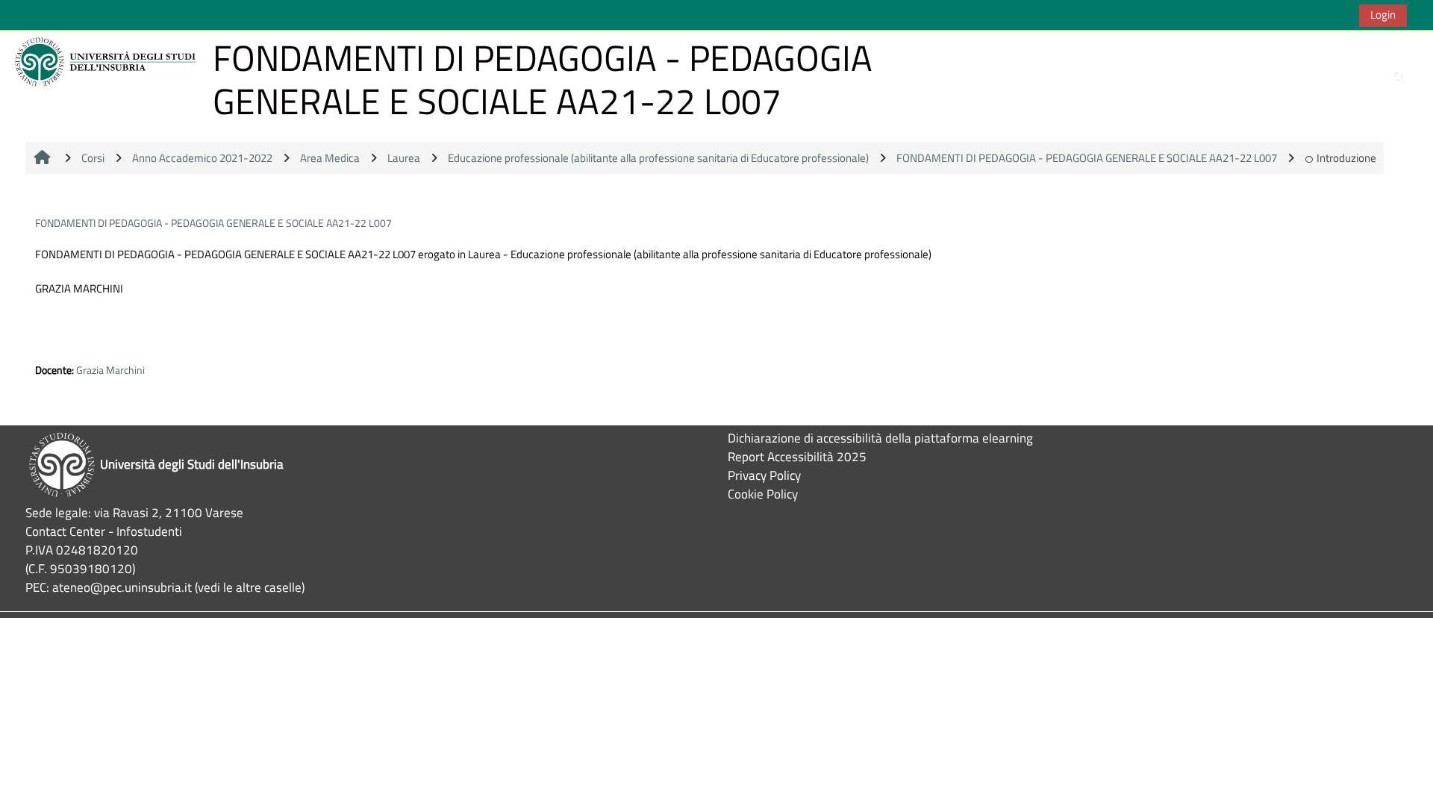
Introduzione (1346, 157)
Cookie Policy (763, 493)
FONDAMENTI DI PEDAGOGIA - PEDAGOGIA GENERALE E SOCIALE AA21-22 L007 (213, 223)
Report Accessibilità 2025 (797, 456)
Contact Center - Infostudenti (103, 531)
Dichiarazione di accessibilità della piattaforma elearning (880, 437)
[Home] (107, 60)
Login (1383, 14)
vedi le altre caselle (250, 587)
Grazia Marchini (110, 370)
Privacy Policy (764, 475)
